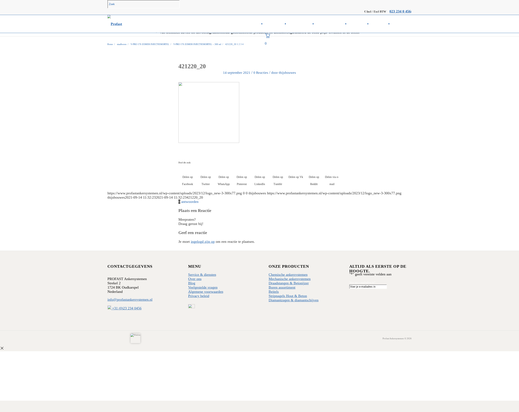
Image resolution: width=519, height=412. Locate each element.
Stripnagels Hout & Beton (288, 296)
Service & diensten (202, 275)
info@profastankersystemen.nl (129, 299)
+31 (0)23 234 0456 (126, 308)
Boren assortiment (282, 287)
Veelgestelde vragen (203, 287)
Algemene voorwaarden (205, 292)
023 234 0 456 (400, 11)
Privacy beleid (198, 296)
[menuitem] (276, 24)
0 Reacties (260, 73)
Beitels (274, 292)
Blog (191, 283)
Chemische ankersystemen (288, 275)
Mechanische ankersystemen (290, 279)
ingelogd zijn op (203, 242)
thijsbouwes (287, 73)
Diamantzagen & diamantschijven (293, 300)
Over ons (195, 279)
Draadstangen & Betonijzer (289, 283)
